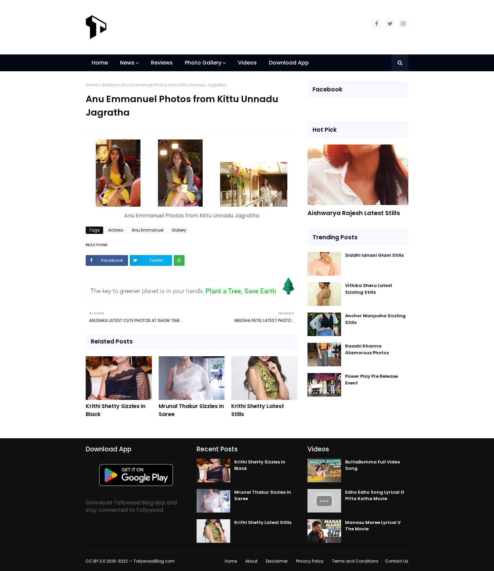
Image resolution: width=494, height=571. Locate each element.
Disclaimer (277, 561)
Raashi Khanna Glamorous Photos (367, 349)
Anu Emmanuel (147, 230)
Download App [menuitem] (289, 63)
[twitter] (390, 23)
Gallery (179, 230)
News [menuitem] (127, 63)
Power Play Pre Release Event (371, 379)
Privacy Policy (310, 561)
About (251, 561)
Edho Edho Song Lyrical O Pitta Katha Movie (374, 495)
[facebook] (376, 23)
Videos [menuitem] (247, 63)
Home (92, 85)
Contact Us (396, 561)
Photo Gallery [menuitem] (203, 63)
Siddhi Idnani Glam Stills (374, 255)
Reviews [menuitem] (162, 63)
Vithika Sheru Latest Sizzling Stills (368, 288)
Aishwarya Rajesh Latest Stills (353, 213)
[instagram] (403, 23)
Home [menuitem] (100, 63)
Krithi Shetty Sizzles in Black (116, 410)
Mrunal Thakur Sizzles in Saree (191, 410)
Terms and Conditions (355, 561)
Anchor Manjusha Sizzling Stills (375, 319)
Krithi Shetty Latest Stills (257, 410)
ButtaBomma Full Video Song (372, 465)
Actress (109, 85)
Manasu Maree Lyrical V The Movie (373, 525)
